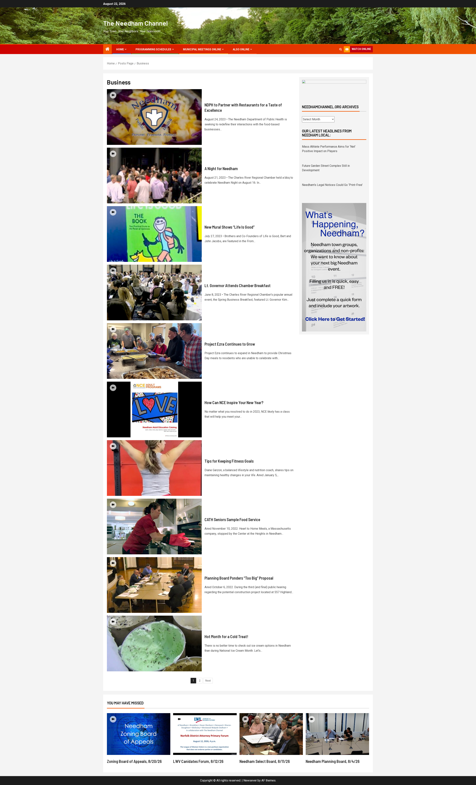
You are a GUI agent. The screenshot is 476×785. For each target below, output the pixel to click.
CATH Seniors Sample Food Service (232, 519)
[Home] (107, 49)
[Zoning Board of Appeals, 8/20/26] (138, 734)
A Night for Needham (221, 168)
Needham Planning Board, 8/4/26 (333, 761)
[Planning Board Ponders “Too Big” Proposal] (154, 585)
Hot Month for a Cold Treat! (226, 636)
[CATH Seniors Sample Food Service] (154, 526)
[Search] (340, 49)
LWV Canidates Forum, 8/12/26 (198, 761)
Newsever (250, 780)
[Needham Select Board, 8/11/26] (271, 734)
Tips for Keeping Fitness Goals (229, 461)
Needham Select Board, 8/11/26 (264, 761)
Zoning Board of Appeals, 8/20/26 (134, 761)
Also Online (241, 49)
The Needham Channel (135, 23)
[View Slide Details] (334, 89)
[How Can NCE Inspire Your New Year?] (154, 409)
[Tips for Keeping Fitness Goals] (154, 468)
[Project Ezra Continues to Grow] (154, 351)
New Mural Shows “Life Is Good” (230, 227)
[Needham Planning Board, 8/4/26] (337, 734)
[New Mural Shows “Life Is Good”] (154, 234)
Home (120, 49)
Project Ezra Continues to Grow (230, 344)
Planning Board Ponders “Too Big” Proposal (239, 578)
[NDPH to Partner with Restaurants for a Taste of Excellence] (154, 117)
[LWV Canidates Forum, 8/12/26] (205, 734)
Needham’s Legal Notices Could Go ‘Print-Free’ (332, 166)
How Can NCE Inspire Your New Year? (234, 402)
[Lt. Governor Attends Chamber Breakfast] (154, 292)
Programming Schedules (153, 49)
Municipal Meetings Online (202, 49)
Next (208, 680)
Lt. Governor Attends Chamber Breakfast (238, 285)
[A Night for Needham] (154, 175)
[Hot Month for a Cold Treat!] (154, 643)
